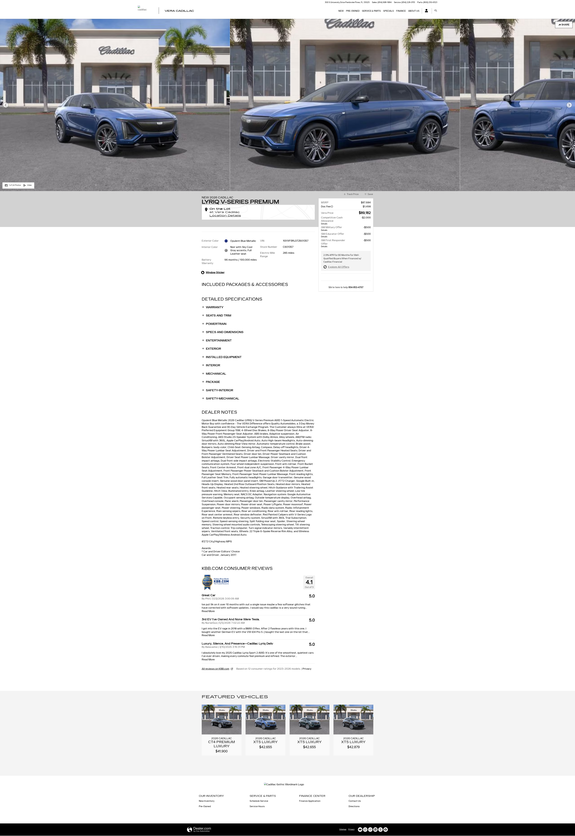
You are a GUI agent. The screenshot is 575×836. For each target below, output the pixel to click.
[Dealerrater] (370, 829)
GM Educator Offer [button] (332, 235)
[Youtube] (360, 829)
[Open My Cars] (425, 11)
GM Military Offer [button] (331, 228)
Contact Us (355, 800)
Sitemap (342, 829)
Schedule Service (259, 800)
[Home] (145, 11)
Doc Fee (326, 206)
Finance (401, 10)
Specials (388, 10)
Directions (354, 806)
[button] (258, 307)
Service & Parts (371, 10)
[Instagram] (365, 829)
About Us (413, 10)
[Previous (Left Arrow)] (5, 105)
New (341, 10)
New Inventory (206, 800)
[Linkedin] (375, 829)
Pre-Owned (353, 10)
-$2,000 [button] (366, 217)
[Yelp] (380, 829)
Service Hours (257, 806)
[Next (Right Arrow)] (569, 105)
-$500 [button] (367, 227)
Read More (208, 611)
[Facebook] (385, 829)
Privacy (306, 668)
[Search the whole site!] (435, 11)
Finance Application (309, 800)
